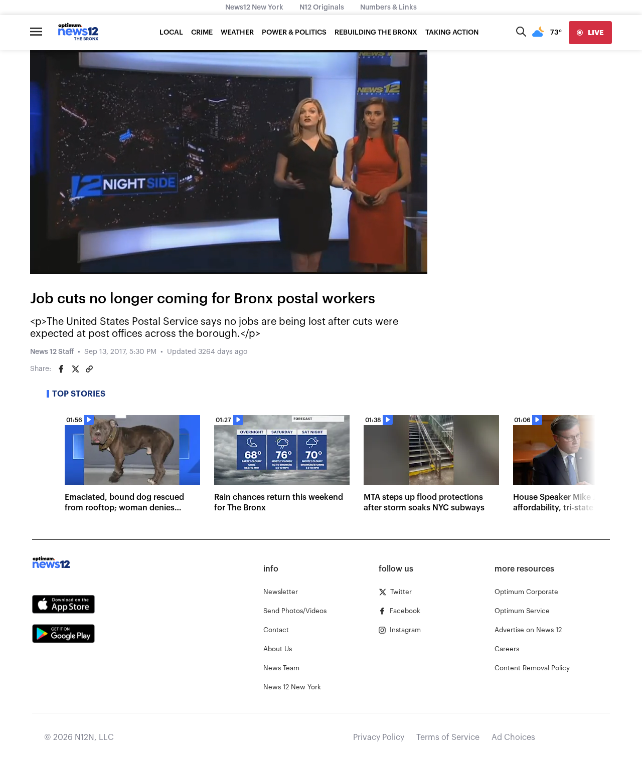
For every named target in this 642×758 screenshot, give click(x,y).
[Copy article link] (89, 369)
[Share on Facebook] (61, 369)
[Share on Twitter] (75, 369)
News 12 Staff (52, 351)
